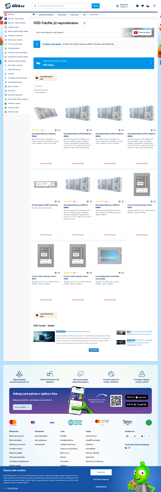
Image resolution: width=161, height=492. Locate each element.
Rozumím (101, 472)
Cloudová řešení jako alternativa (78, 331)
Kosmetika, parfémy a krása (17, 78)
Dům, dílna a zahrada (15, 65)
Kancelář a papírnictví (15, 95)
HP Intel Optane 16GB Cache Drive (45, 205)
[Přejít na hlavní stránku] (15, 6)
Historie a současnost (68, 449)
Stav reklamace (41, 440)
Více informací (12, 488)
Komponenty (62, 14)
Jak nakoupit (40, 444)
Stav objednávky (41, 436)
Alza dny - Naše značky (16, 19)
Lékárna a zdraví (13, 107)
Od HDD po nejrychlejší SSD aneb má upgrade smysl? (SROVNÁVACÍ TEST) (139, 342)
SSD (84, 14)
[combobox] (62, 5)
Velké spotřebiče (14, 48)
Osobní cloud (61, 331)
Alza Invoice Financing (94, 461)
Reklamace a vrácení (17, 444)
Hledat (95, 6)
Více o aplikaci (20, 407)
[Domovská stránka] (34, 14)
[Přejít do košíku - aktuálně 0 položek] (154, 5)
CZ (129, 447)
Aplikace (63, 466)
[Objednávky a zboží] (137, 5)
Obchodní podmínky (17, 457)
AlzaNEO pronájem (93, 440)
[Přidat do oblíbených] (56, 130)
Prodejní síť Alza (15, 449)
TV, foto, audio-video (15, 44)
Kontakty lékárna (66, 440)
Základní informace (68, 444)
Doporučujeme (40, 92)
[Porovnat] (59, 130)
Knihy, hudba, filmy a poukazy (18, 99)
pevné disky (131, 340)
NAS (128, 331)
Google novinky (13, 27)
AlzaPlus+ (90, 444)
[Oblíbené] (142, 5)
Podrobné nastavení (101, 479)
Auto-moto (11, 91)
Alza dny (11, 14)
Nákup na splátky (15, 453)
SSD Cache (94, 14)
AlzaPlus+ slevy (13, 112)
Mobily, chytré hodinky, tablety (18, 31)
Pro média (64, 461)
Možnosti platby (15, 440)
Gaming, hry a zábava (15, 40)
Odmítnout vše (101, 487)
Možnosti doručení (16, 436)
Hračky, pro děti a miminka (17, 61)
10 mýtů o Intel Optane (51, 44)
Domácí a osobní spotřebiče (17, 52)
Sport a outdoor (13, 86)
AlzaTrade (90, 457)
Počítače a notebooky (46, 14)
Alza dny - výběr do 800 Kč (17, 23)
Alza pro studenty (92, 453)
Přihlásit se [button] (124, 7)
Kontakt (63, 436)
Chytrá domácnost (14, 69)
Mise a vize (64, 453)
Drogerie (11, 74)
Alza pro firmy (91, 436)
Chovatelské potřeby (15, 82)
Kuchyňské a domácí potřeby (18, 57)
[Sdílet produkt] (84, 23)
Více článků (94, 350)
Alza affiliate (90, 449)
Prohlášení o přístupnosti (19, 461)
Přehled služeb (15, 466)
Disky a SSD (75, 14)
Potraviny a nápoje (14, 103)
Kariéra (63, 457)
